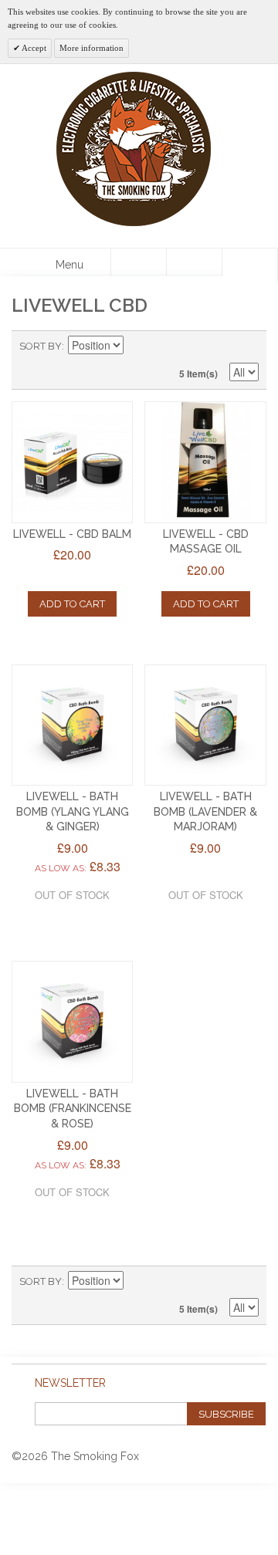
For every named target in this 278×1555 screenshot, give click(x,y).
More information (91, 47)
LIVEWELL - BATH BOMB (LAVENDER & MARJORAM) (205, 811)
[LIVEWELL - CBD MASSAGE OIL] (205, 461)
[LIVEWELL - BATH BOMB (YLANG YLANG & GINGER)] (72, 725)
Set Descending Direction (137, 346)
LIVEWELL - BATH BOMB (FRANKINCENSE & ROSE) (72, 1108)
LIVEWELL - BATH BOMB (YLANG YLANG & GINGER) (72, 811)
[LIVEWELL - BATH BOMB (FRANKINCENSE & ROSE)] (72, 1021)
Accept (33, 47)
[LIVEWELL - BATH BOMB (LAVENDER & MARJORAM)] (205, 725)
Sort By (40, 346)
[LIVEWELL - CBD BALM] (72, 461)
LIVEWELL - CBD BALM (72, 534)
